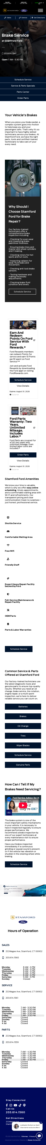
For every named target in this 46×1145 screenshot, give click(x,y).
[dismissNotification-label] (41, 1122)
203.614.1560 (7, 3)
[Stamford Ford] (18, 10)
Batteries (23, 706)
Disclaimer (15, 394)
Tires (23, 736)
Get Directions (39, 18)
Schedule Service (23, 79)
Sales (8, 18)
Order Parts (23, 98)
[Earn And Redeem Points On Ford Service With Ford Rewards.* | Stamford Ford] (23, 329)
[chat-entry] (39, 1135)
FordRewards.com (19, 373)
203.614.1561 (23, 3)
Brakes (23, 716)
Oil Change (23, 726)
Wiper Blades (23, 745)
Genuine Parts (23, 765)
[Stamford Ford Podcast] (25, 1106)
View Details (23, 386)
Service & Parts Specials (23, 86)
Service (24, 18)
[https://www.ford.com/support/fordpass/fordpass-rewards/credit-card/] (23, 890)
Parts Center (23, 92)
